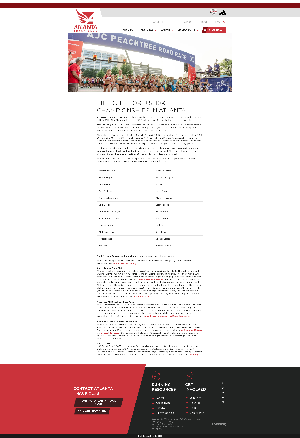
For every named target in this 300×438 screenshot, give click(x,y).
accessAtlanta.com (110, 333)
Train (193, 407)
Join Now (195, 397)
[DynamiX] (219, 424)
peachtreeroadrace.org (124, 263)
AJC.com (185, 330)
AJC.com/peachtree (180, 316)
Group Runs (163, 403)
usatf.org (193, 354)
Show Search (224, 22)
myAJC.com (197, 330)
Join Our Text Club (92, 411)
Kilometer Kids (165, 412)
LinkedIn (222, 397)
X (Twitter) (222, 388)
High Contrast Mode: (147, 436)
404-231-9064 (157, 429)
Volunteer (195, 403)
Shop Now (215, 30)
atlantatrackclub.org (144, 296)
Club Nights (197, 412)
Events (160, 397)
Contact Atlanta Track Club (98, 402)
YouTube (222, 392)
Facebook (222, 383)
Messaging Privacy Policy (162, 422)
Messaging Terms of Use (162, 424)
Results (160, 407)
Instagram (222, 402)
